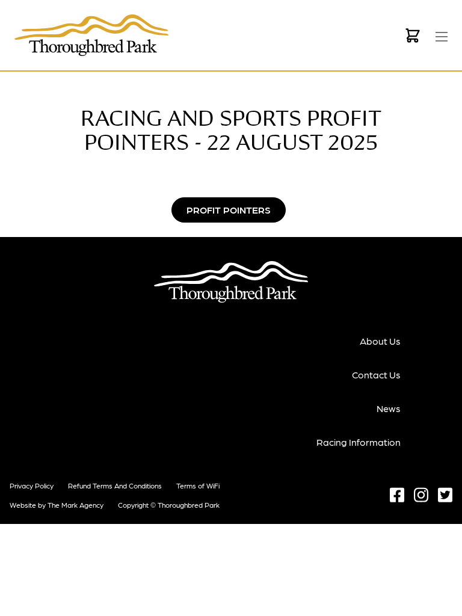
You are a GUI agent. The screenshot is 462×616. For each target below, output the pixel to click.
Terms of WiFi (198, 485)
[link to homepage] (91, 35)
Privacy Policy (32, 485)
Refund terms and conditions (115, 485)
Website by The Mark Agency (56, 504)
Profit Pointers (228, 209)
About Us (380, 340)
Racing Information (358, 442)
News (389, 408)
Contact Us (376, 374)
